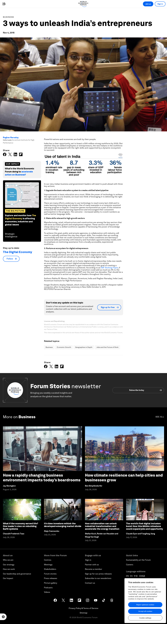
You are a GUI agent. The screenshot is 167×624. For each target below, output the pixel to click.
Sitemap (83, 613)
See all (160, 417)
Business (8, 17)
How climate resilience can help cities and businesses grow (124, 477)
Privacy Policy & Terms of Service (83, 608)
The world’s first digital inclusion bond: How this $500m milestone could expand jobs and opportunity (144, 526)
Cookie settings (145, 618)
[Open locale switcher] (3, 617)
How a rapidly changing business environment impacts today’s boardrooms (41, 477)
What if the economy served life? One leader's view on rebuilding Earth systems (20, 526)
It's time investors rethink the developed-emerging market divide (62, 524)
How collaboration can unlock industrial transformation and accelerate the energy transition (102, 526)
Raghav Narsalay (11, 137)
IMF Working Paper (109, 267)
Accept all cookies (145, 611)
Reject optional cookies (145, 605)
